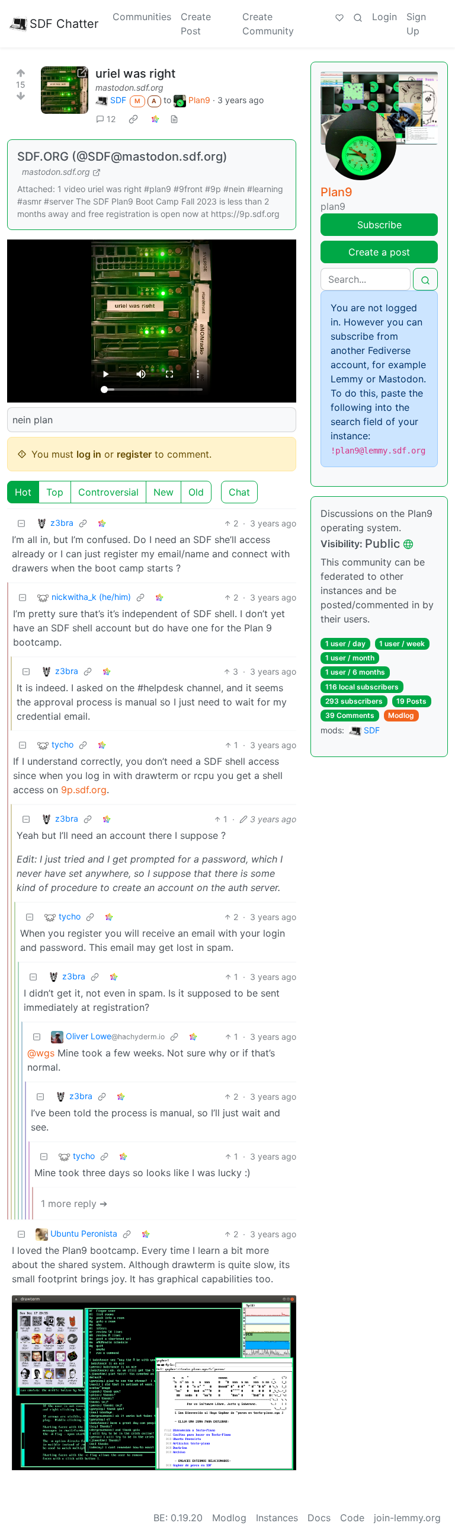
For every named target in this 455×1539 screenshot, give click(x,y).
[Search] (357, 16)
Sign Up (416, 24)
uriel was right (135, 73)
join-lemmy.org (407, 1518)
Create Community (268, 24)
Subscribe (379, 225)
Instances (277, 1518)
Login (384, 17)
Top (54, 492)
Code (352, 1518)
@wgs (41, 1053)
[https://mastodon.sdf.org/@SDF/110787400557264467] (64, 90)
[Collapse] (21, 523)
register (134, 454)
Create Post (196, 24)
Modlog (401, 715)
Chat (239, 492)
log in (88, 454)
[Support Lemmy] (339, 16)
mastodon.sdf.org (129, 87)
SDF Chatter (64, 24)
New (163, 492)
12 (111, 119)
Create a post (379, 252)
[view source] (174, 119)
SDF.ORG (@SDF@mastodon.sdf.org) (122, 156)
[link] (133, 118)
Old (196, 492)
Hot (23, 492)
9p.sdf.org (84, 790)
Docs (319, 1518)
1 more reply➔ (74, 1203)
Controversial (108, 492)
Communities (142, 17)
